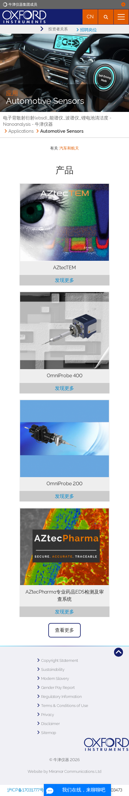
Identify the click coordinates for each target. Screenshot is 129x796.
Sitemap (48, 732)
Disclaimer (50, 723)
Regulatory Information (61, 696)
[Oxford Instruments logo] (23, 16)
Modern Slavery (55, 678)
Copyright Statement (59, 660)
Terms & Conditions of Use (64, 705)
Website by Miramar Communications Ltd (64, 771)
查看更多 (64, 630)
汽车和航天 (69, 148)
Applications (21, 131)
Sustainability (52, 669)
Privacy (47, 714)
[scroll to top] (118, 652)
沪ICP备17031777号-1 (27, 790)
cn (90, 17)
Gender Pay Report (58, 687)
